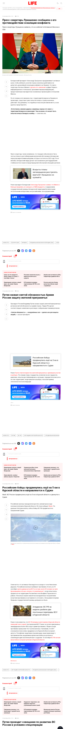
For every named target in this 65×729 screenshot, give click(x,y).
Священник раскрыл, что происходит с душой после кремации (52, 469)
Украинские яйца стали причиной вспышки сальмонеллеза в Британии (32, 469)
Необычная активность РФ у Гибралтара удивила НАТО (52, 275)
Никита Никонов (16, 405)
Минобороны (14, 660)
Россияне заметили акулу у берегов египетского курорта (32, 276)
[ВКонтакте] (30, 250)
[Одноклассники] (33, 250)
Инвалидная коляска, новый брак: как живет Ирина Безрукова (12, 284)
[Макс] (22, 250)
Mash (13, 544)
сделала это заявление (38, 87)
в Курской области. (38, 640)
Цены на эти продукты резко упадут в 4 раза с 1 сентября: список (11, 276)
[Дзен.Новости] (18, 250)
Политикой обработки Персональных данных (43, 8)
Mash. (51, 506)
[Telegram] (26, 250)
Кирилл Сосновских (16, 212)
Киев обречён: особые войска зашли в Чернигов (11, 476)
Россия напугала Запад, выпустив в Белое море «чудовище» (51, 284)
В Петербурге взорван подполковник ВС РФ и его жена (32, 284)
